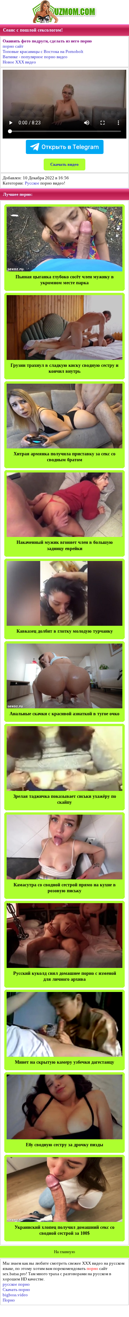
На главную (64, 1251)
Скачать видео (64, 164)
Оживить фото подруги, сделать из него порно (47, 40)
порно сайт (13, 46)
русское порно (16, 1284)
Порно (9, 1300)
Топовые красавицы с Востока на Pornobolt (43, 51)
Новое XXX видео (19, 62)
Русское (32, 183)
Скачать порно (16, 1289)
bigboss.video (15, 1294)
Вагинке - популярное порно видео (35, 56)
